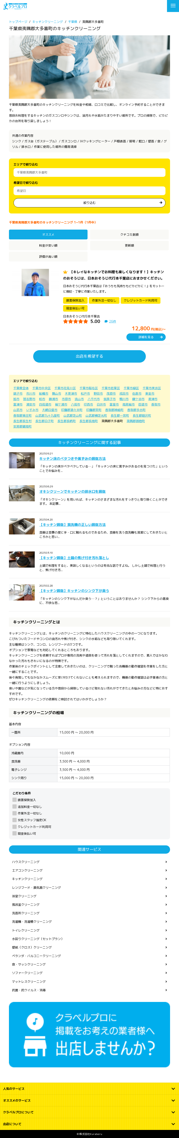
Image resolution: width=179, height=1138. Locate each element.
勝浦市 (53, 399)
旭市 (16, 399)
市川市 (30, 393)
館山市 (56, 393)
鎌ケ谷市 (138, 399)
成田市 (124, 393)
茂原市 (111, 393)
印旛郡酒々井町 (72, 410)
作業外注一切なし (30, 813)
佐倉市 (136, 393)
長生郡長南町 (88, 421)
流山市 (79, 399)
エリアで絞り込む (26, 164)
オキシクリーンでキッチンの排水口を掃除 (72, 491)
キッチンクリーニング (27, 879)
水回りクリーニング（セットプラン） (38, 939)
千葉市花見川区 (65, 388)
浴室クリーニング (24, 896)
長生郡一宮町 (120, 415)
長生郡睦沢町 (142, 415)
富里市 (114, 404)
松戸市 (85, 393)
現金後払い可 (27, 833)
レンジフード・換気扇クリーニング (36, 887)
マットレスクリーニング (29, 981)
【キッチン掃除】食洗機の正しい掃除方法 (72, 524)
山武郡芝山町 (73, 415)
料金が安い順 (48, 245)
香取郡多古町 (136, 410)
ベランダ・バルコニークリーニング (36, 956)
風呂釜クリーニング (26, 905)
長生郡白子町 (44, 421)
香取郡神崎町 (114, 410)
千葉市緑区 (131, 388)
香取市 (155, 404)
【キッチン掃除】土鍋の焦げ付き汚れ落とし (74, 557)
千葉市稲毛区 (88, 388)
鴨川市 (124, 399)
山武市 (17, 410)
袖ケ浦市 (61, 404)
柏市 (42, 399)
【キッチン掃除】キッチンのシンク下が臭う (74, 590)
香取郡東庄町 (22, 415)
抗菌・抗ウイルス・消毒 (29, 990)
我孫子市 (109, 399)
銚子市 (17, 393)
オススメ (48, 234)
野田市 (98, 393)
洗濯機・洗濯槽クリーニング (32, 922)
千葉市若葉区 (111, 388)
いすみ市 (32, 410)
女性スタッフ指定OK (32, 820)
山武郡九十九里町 (47, 415)
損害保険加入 (27, 800)
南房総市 (128, 404)
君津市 (152, 399)
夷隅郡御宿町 (136, 421)
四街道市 (45, 404)
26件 (112, 321)
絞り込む (89, 203)
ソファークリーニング (27, 973)
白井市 (101, 404)
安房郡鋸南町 (22, 426)
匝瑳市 (143, 404)
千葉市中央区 (41, 388)
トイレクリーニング (26, 930)
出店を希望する (89, 356)
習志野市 (29, 399)
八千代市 (94, 399)
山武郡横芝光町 (96, 415)
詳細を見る (146, 337)
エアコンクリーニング (27, 870)
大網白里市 (49, 410)
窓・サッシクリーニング (29, 964)
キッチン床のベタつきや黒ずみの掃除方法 (72, 458)
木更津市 (71, 393)
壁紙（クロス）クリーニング (32, 947)
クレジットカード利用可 (34, 827)
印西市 (88, 404)
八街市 (75, 404)
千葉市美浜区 (152, 388)
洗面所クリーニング (26, 913)
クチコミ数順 (129, 234)
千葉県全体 (21, 388)
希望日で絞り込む (26, 183)
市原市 (66, 399)
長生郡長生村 (22, 421)
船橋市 (43, 393)
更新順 (129, 245)
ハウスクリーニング (26, 862)
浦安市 (30, 404)
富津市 (17, 404)
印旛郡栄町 (94, 410)
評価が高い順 (48, 256)
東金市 (149, 393)
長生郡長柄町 (66, 421)
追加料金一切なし (30, 807)
